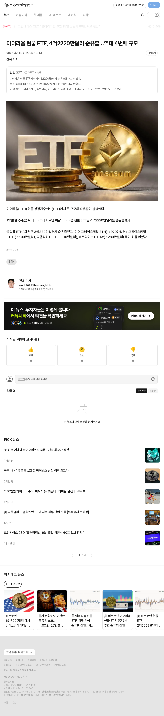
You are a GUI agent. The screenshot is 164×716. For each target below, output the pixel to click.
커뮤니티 (21, 15)
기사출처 (152, 53)
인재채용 (32, 660)
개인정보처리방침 (24, 665)
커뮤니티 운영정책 (48, 660)
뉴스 (7, 15)
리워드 (87, 15)
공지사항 (8, 660)
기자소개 (20, 660)
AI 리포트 (55, 15)
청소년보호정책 (43, 665)
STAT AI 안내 (34, 72)
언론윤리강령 (60, 665)
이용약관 (8, 665)
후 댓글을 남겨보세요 (32, 379)
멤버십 (72, 15)
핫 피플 (38, 15)
